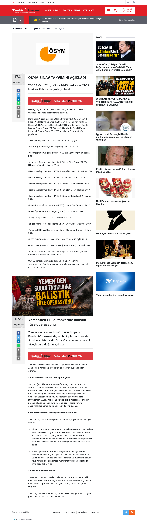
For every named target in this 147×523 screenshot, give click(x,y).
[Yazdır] (18, 112)
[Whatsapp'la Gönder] (18, 103)
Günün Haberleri (32, 2)
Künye (65, 512)
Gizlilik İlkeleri (83, 512)
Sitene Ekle (50, 2)
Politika (67, 10)
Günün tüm (127, 20)
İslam (48, 10)
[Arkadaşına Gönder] (18, 107)
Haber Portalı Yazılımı (24, 519)
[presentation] (20, 20)
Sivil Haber (88, 10)
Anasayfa (56, 512)
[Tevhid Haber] (26, 10)
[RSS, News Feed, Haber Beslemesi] (132, 512)
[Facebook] (18, 90)
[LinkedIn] (18, 99)
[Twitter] (18, 95)
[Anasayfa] (13, 2)
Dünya (77, 10)
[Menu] (108, 10)
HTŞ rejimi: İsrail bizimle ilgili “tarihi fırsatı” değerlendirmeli (65, 20)
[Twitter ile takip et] (126, 512)
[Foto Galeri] (133, 2)
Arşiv (42, 2)
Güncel (57, 10)
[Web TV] (128, 2)
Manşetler (21, 2)
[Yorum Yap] (18, 116)
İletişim (72, 512)
